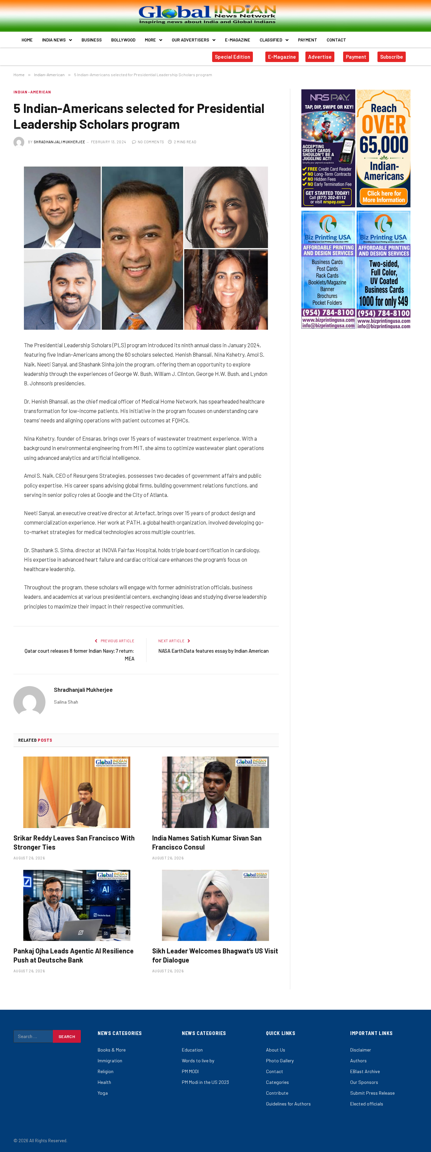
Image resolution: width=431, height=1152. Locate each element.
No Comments (151, 142)
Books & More (112, 1050)
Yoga (103, 1093)
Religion (105, 1071)
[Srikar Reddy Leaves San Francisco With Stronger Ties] (76, 792)
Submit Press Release (372, 1093)
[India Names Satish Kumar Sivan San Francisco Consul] (215, 792)
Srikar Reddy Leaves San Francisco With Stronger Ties (74, 842)
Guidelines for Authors (288, 1103)
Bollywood (123, 39)
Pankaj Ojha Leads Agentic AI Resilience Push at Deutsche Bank (73, 955)
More (150, 39)
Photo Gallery (280, 1060)
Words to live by (198, 1060)
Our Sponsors (364, 1082)
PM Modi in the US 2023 (205, 1082)
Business (91, 39)
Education (192, 1050)
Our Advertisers (190, 39)
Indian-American (32, 92)
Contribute (277, 1093)
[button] (57, 40)
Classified (271, 39)
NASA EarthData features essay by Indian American (213, 651)
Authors (358, 1060)
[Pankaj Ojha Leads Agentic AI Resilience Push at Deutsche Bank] (76, 905)
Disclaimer (360, 1050)
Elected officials (366, 1103)
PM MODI (190, 1071)
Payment (307, 39)
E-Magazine (237, 39)
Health (104, 1082)
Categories (277, 1082)
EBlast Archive (365, 1071)
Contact (336, 39)
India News (54, 39)
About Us (275, 1050)
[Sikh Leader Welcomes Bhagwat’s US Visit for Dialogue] (215, 905)
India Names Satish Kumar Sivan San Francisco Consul (207, 842)
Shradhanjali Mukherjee (59, 142)
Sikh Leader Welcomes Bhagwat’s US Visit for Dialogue (215, 955)
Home (27, 39)
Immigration (110, 1060)
